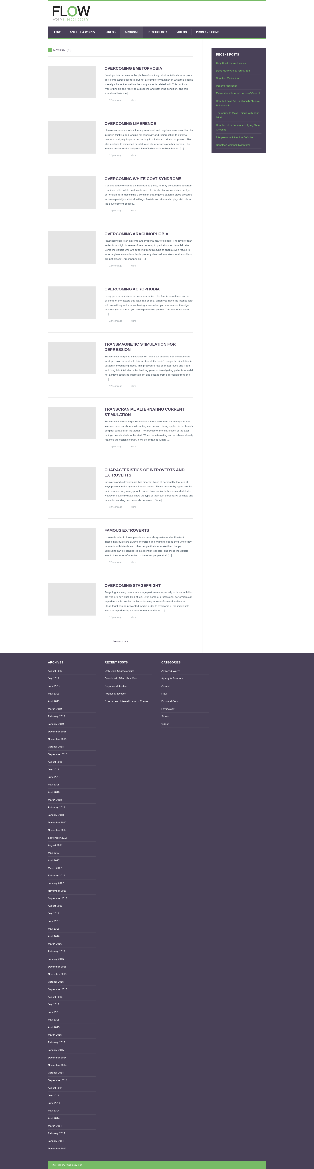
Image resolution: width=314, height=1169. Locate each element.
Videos (181, 32)
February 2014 (56, 1133)
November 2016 (57, 890)
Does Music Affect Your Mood (233, 70)
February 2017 (56, 875)
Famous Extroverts (126, 530)
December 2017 (57, 822)
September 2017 (57, 837)
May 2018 (53, 784)
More (133, 100)
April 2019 (54, 701)
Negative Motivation (227, 78)
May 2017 (53, 852)
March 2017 (55, 868)
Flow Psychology (68, 1165)
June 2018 (54, 776)
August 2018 (55, 761)
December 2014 (57, 1057)
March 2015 (55, 1034)
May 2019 (53, 693)
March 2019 (55, 708)
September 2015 (57, 989)
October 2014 (56, 1072)
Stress (110, 32)
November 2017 (57, 830)
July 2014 (53, 1095)
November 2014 (57, 1065)
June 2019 (54, 686)
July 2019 (53, 678)
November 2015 (57, 974)
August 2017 (55, 845)
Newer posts (120, 641)
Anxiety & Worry (82, 32)
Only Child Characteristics (231, 63)
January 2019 (56, 723)
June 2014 (54, 1102)
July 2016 (53, 913)
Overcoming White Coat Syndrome (142, 178)
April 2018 (54, 792)
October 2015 (56, 981)
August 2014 (55, 1087)
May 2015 (53, 1019)
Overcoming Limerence (130, 123)
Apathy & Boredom (172, 678)
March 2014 (55, 1125)
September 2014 (57, 1080)
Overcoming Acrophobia (132, 289)
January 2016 (56, 959)
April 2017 (54, 860)
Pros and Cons (207, 32)
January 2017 (56, 883)
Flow (57, 32)
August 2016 (55, 905)
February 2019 (56, 716)
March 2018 (55, 799)
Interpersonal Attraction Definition (235, 137)
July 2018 (53, 769)
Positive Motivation (226, 85)
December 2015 (57, 966)
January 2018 (56, 814)
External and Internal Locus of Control (238, 93)
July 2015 (53, 1004)
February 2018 (56, 807)
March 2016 (55, 943)
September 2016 (57, 898)
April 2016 (54, 936)
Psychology (157, 32)
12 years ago (115, 100)
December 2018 (57, 731)
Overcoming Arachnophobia (136, 234)
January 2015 (56, 1049)
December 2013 (57, 1148)
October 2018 (56, 746)
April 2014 (54, 1118)
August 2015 (55, 996)
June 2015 (54, 1012)
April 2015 (54, 1027)
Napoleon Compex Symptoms (233, 144)
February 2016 (56, 951)
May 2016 (53, 928)
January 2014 (56, 1140)
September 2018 (57, 754)
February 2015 (56, 1042)
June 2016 (54, 921)
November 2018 (57, 739)
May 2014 (53, 1110)
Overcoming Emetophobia (133, 68)
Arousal (131, 32)
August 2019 (55, 670)
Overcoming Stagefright (132, 585)
